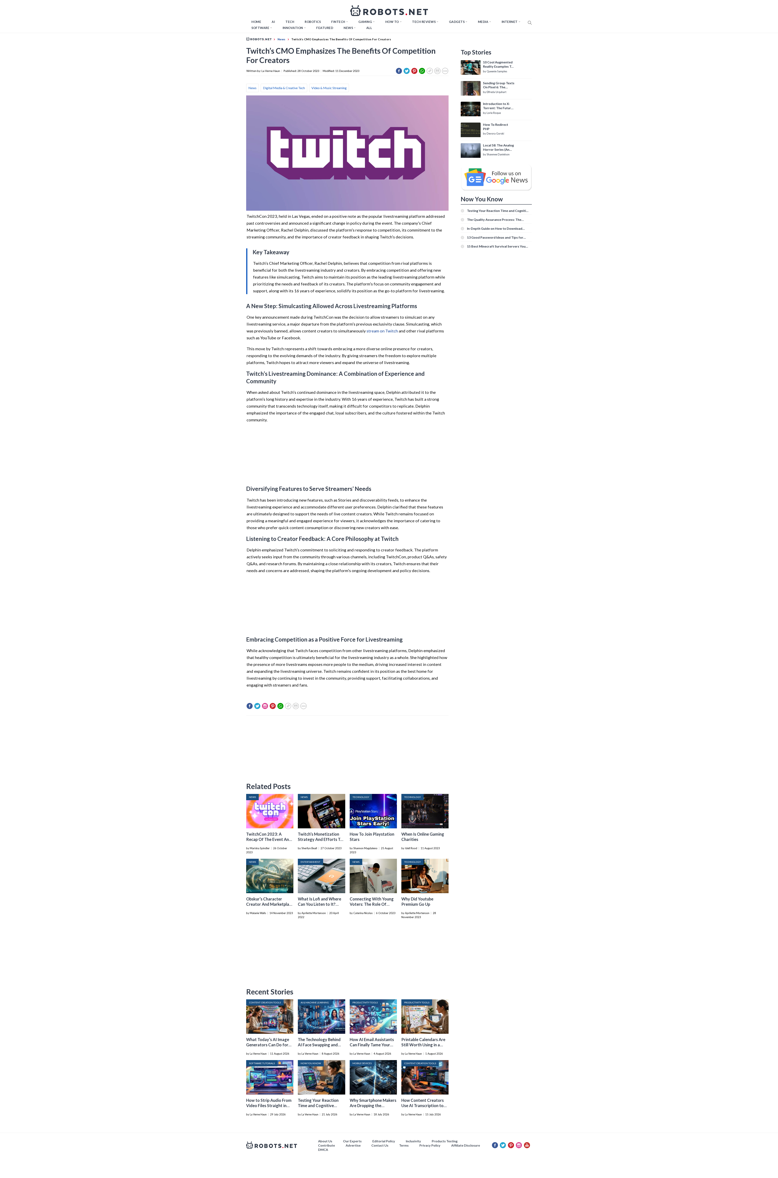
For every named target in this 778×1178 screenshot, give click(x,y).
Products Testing (444, 1141)
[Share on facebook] (399, 71)
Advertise (353, 1145)
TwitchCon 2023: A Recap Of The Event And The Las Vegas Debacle (268, 839)
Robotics (313, 21)
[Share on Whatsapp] (422, 71)
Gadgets (457, 21)
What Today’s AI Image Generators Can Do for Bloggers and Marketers (268, 1044)
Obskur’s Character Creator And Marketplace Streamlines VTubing (269, 904)
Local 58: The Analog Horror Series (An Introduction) (498, 147)
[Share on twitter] (407, 71)
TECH (289, 21)
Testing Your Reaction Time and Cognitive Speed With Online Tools (320, 1105)
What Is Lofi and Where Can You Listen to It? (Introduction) (319, 904)
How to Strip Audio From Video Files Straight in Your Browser (269, 1105)
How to (392, 21)
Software (260, 28)
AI (273, 21)
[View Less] (445, 71)
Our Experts (352, 1141)
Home (256, 21)
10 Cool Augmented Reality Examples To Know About (498, 64)
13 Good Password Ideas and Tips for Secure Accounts (495, 237)
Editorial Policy (383, 1141)
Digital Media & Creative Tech (284, 88)
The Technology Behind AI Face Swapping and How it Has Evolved (319, 1044)
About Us (325, 1141)
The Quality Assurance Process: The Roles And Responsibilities (494, 219)
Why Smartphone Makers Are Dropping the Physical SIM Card (373, 1105)
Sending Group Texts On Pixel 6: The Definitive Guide (498, 85)
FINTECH (338, 21)
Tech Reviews (424, 21)
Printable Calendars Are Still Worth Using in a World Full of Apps (423, 1044)
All (369, 28)
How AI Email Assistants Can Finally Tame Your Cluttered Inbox (372, 1044)
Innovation (293, 28)
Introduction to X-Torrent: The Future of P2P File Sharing (498, 106)
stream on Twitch (382, 330)
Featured (324, 28)
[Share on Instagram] (265, 706)
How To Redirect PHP (495, 127)
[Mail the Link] (437, 71)
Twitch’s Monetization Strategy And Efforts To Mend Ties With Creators (321, 839)
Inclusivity (413, 1141)
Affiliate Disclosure (465, 1145)
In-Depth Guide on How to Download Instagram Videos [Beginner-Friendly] (495, 228)
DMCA (323, 1149)
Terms (404, 1145)
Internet (510, 21)
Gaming (365, 21)
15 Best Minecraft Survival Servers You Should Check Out (496, 246)
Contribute (326, 1145)
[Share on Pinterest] (414, 71)
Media (483, 21)
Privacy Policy (429, 1145)
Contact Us (379, 1145)
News (348, 28)
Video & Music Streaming (329, 88)
